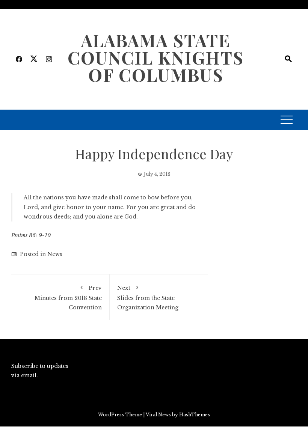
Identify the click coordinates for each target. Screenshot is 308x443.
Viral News (158, 414)
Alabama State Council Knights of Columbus (156, 57)
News (54, 254)
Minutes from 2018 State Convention (68, 297)
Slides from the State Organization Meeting (147, 297)
